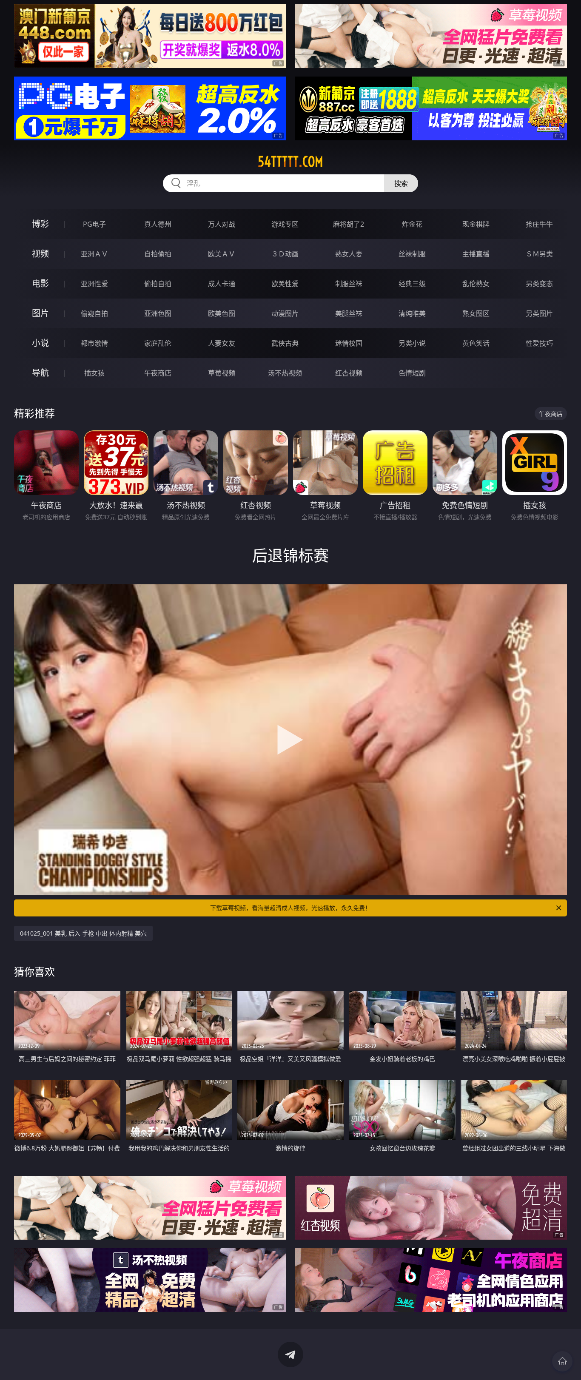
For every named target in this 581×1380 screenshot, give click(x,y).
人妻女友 (221, 343)
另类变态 (539, 283)
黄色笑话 (476, 343)
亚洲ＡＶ (94, 254)
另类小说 (412, 343)
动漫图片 (285, 313)
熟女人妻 (348, 254)
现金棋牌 (476, 224)
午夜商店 (157, 373)
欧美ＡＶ (221, 254)
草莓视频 (221, 373)
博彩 (40, 224)
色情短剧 (412, 373)
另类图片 (539, 313)
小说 (40, 343)
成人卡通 (221, 283)
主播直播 (476, 254)
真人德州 (157, 224)
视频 (40, 253)
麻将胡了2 (348, 224)
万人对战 (221, 224)
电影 (40, 283)
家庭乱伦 (157, 343)
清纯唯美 (412, 313)
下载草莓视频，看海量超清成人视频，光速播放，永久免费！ (290, 908)
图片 (40, 313)
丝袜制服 (412, 254)
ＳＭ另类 (539, 254)
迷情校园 (348, 343)
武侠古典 (285, 343)
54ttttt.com (290, 161)
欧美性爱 (285, 283)
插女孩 (94, 373)
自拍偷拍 (157, 254)
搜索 (401, 183)
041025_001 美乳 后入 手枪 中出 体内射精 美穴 (83, 933)
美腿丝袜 (348, 313)
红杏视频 (348, 373)
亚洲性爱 (94, 283)
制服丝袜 (348, 283)
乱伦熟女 (476, 283)
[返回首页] (562, 1361)
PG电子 (94, 224)
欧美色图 (221, 313)
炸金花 (412, 224)
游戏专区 (285, 224)
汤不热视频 (285, 373)
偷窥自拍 (94, 313)
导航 (40, 372)
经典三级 (412, 283)
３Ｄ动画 (285, 254)
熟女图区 (476, 313)
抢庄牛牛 (539, 224)
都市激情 (94, 343)
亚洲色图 (157, 313)
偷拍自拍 (157, 283)
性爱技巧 (539, 343)
